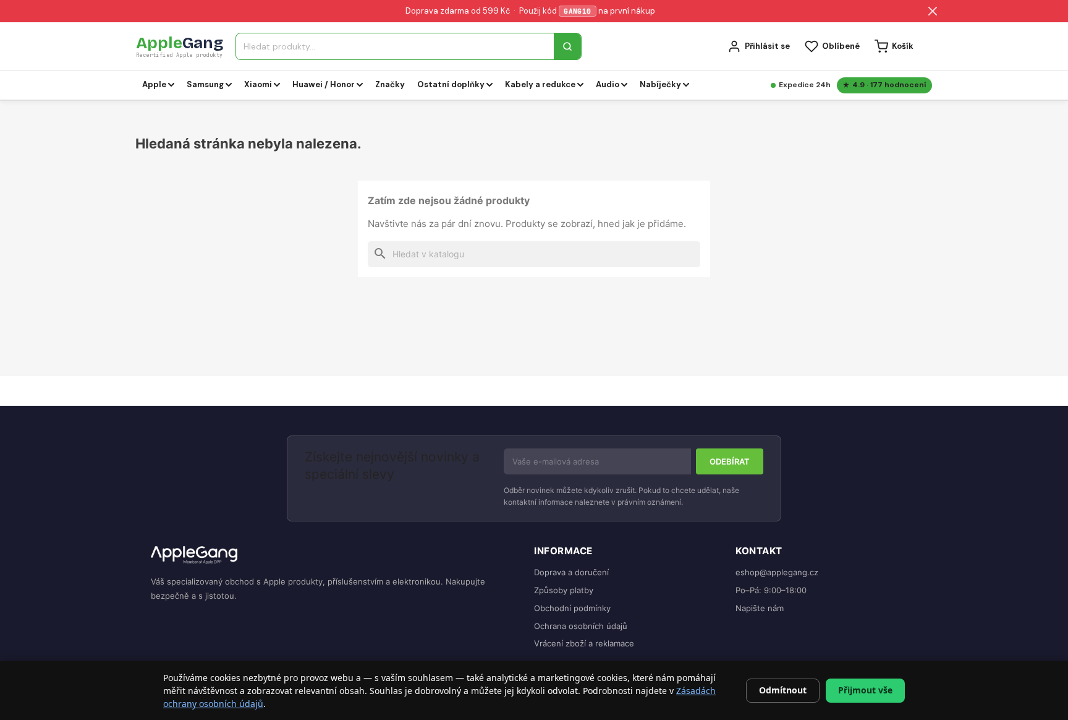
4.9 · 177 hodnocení (889, 85)
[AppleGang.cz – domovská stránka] (332, 555)
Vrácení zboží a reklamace (584, 643)
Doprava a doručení (571, 572)
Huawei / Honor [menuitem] (323, 84)
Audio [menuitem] (607, 84)
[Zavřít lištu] (932, 11)
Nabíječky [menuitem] (660, 84)
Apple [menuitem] (154, 84)
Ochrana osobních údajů (580, 626)
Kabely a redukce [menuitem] (540, 84)
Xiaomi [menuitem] (258, 84)
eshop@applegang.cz (776, 572)
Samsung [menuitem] (205, 84)
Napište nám (759, 608)
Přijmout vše (865, 690)
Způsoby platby (563, 590)
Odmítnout (783, 690)
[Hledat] (567, 46)
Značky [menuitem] (390, 84)
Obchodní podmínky (572, 608)
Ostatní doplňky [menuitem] (451, 84)
